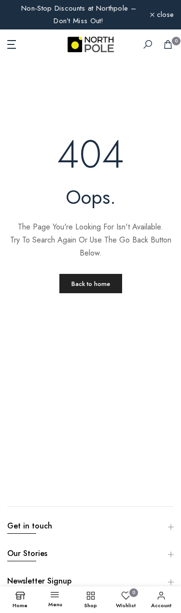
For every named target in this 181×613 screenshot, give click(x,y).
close (164, 14)
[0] (168, 44)
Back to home (90, 283)
